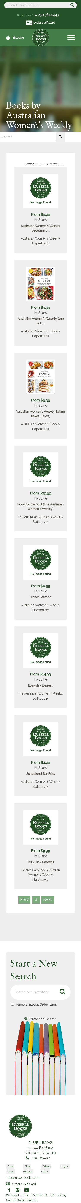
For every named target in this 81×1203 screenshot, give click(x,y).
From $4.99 (40, 762)
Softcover (41, 522)
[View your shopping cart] (8, 37)
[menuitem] (69, 37)
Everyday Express (40, 685)
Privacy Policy (46, 1169)
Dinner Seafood (40, 597)
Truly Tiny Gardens (40, 862)
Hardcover (40, 610)
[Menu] (69, 37)
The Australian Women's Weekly (40, 517)
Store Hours (10, 1169)
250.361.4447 (48, 15)
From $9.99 (40, 214)
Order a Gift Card (44, 22)
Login (19, 37)
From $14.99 (40, 674)
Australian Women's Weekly (40, 238)
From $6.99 (40, 586)
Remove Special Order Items (36, 1004)
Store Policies (27, 1169)
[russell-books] (40, 37)
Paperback (40, 243)
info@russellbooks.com (22, 1177)
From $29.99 (40, 493)
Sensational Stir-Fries (40, 773)
